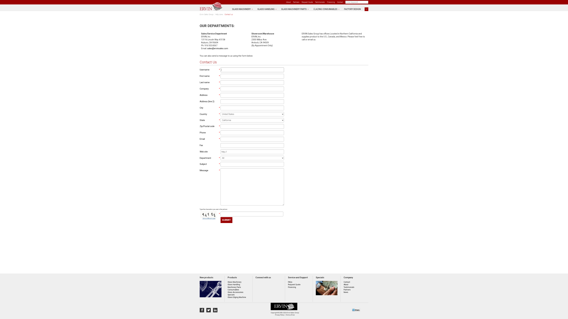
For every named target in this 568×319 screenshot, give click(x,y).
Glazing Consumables (325, 9)
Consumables (233, 290)
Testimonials (320, 2)
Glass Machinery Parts (294, 9)
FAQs (290, 282)
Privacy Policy (279, 315)
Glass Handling (266, 9)
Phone (203, 132)
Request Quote (307, 2)
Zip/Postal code (207, 126)
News (346, 292)
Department (205, 158)
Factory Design (352, 9)
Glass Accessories (235, 292)
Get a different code (208, 218)
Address (204, 95)
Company (204, 89)
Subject (203, 164)
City (201, 108)
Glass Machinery (241, 9)
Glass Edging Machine (237, 297)
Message (204, 170)
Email (202, 139)
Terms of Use (290, 315)
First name (205, 76)
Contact (340, 2)
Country (203, 114)
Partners (296, 2)
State (202, 120)
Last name (205, 82)
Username (204, 70)
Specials (231, 295)
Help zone (219, 14)
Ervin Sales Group (206, 14)
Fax (201, 145)
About (288, 2)
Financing (331, 2)
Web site (204, 151)
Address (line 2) (207, 101)
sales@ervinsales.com (217, 48)
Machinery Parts (234, 287)
